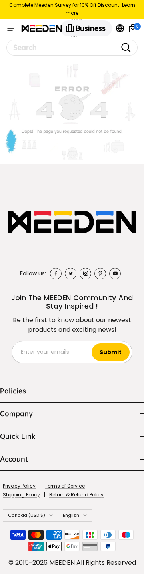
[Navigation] (11, 28)
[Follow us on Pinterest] (100, 273)
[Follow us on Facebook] (55, 273)
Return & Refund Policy (76, 494)
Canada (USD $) (26, 515)
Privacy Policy (19, 485)
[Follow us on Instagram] (85, 273)
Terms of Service (65, 485)
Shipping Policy (21, 494)
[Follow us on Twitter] (70, 273)
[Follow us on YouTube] (115, 273)
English (71, 515)
